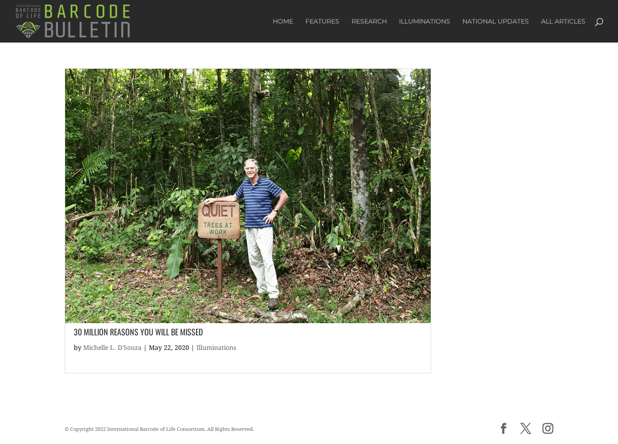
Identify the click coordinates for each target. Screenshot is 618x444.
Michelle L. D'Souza (112, 347)
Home (283, 21)
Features (322, 21)
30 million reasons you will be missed (138, 332)
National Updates (495, 21)
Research (369, 21)
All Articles (563, 21)
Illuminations (424, 21)
